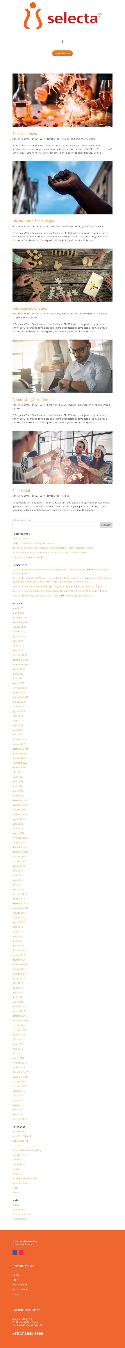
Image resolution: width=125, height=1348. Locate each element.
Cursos (15, 1145)
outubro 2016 (19, 1025)
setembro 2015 (20, 1086)
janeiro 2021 (18, 795)
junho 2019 (18, 875)
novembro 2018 (20, 908)
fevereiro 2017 (19, 1006)
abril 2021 (17, 786)
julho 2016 (17, 1039)
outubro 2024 (19, 626)
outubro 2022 (19, 701)
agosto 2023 (18, 669)
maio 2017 (17, 992)
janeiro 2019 (18, 898)
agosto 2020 (18, 819)
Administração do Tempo (33, 399)
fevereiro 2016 (19, 1062)
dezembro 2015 (20, 1072)
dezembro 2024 (20, 617)
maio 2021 (17, 781)
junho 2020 (18, 828)
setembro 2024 (20, 631)
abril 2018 (17, 941)
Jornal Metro (53, 138)
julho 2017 (17, 983)
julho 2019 (17, 870)
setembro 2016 (20, 1030)
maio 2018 (17, 936)
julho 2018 (17, 926)
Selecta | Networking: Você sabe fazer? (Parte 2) (36, 595)
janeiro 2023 (18, 692)
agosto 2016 (18, 1034)
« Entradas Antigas (21, 520)
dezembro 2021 (20, 748)
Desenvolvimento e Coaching (92, 313)
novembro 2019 (20, 851)
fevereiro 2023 (19, 687)
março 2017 (18, 1001)
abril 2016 (17, 1053)
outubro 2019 (19, 856)
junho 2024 (18, 645)
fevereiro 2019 (19, 894)
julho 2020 (17, 823)
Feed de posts (19, 1209)
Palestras (17, 1173)
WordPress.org (19, 1218)
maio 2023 (17, 673)
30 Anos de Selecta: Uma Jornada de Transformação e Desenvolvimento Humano (52, 547)
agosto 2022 (18, 711)
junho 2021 (18, 776)
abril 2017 (17, 997)
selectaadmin (23, 138)
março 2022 (18, 734)
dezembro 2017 (20, 959)
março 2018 (18, 945)
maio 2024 (17, 650)
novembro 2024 (20, 622)
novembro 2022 (20, 697)
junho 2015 (18, 1100)
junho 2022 (18, 720)
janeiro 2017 (18, 1011)
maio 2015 (17, 1104)
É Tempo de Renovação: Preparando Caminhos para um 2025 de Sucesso (49, 552)
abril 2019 (17, 884)
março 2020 (18, 833)
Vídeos (15, 1192)
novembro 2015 (20, 1076)
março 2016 (18, 1058)
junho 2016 (18, 1044)
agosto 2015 (18, 1090)
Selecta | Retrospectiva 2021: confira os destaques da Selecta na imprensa (49, 569)
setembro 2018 (20, 917)
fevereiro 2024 (19, 655)
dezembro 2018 (20, 903)
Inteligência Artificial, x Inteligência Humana (33, 543)
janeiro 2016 (18, 1067)
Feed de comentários (23, 1214)
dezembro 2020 (20, 800)
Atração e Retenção (22, 1136)
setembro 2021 (20, 762)
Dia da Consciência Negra (33, 220)
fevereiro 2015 (19, 1119)
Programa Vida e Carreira (82, 138)
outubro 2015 (19, 1081)
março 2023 (18, 683)
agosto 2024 (18, 636)
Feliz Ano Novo (24, 133)
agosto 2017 (18, 978)
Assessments (53, 226)
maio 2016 (17, 1048)
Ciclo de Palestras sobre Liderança (90, 590)
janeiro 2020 (18, 842)
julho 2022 (17, 715)
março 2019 (18, 889)
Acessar (16, 1204)
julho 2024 (17, 641)
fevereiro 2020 (19, 837)
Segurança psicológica (91, 586)
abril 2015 (17, 1109)
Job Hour (16, 1159)
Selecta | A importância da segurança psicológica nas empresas (44, 586)
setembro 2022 (20, 706)
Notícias (65, 138)
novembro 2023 (20, 664)
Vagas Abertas (62, 53)
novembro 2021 (20, 753)
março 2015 (18, 1114)
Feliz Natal (21, 490)
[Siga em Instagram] (21, 1252)
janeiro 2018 (18, 955)
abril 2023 (17, 678)
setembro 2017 (20, 973)
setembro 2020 (20, 814)
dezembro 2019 (20, 847)
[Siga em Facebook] (14, 1252)
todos (15, 1187)
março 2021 (18, 790)
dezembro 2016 (20, 1015)
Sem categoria (19, 1182)
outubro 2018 (19, 912)
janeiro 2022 (18, 744)
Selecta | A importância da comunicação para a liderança (40, 590)
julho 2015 (17, 1095)
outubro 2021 (19, 758)
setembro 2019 (20, 861)
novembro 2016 (20, 1020)
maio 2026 (17, 608)
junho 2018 (18, 931)
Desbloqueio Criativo (29, 308)
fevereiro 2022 (19, 739)
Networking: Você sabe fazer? (79, 595)
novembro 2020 (20, 804)
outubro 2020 (19, 809)
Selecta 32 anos (20, 538)
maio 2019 (17, 879)
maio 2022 (17, 725)
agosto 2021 (18, 767)
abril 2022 (17, 730)
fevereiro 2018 (19, 950)
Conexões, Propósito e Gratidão (28, 557)
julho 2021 (17, 772)
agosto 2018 (18, 922)
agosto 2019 (18, 865)
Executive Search (20, 1154)
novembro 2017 (20, 964)
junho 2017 (18, 987)
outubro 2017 (19, 969)
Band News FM (69, 226)
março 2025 (18, 612)
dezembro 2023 (20, 659)
